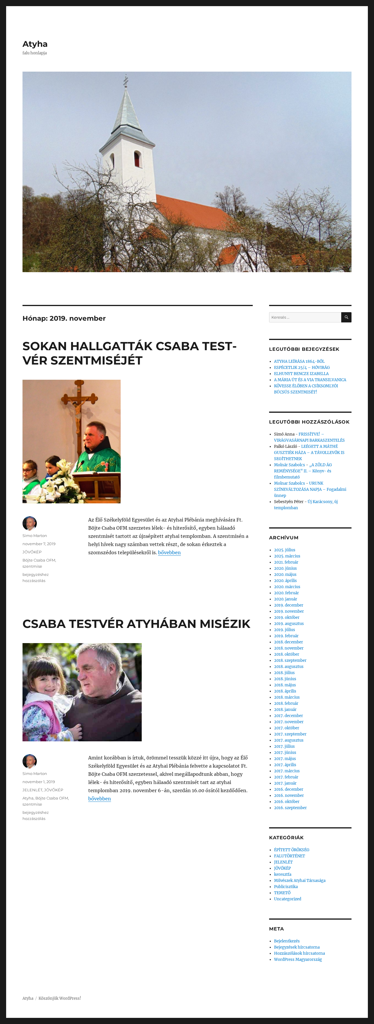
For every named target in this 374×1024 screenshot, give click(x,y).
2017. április (285, 764)
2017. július (284, 746)
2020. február (286, 592)
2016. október (286, 801)
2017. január (285, 783)
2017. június (285, 752)
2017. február (286, 777)
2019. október (286, 617)
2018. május (285, 685)
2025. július (284, 550)
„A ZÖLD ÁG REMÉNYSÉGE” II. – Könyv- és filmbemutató (303, 471)
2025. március (287, 556)
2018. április (285, 691)
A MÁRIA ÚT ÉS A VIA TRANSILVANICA (310, 379)
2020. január (285, 599)
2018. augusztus (289, 666)
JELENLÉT (32, 790)
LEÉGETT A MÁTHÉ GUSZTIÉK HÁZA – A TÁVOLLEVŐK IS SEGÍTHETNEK (309, 452)
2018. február (286, 703)
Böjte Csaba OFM (38, 560)
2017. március (287, 771)
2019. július (284, 629)
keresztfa (282, 874)
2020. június (285, 568)
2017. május (285, 758)
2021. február (286, 562)
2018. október (286, 654)
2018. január (285, 709)
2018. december (288, 642)
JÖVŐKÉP (31, 552)
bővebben (169, 552)
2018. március (287, 697)
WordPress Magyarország (298, 959)
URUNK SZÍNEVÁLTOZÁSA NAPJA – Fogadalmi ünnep (310, 489)
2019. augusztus (289, 623)
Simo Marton (34, 535)
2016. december (288, 789)
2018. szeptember (290, 660)
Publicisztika (286, 886)
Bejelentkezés (287, 941)
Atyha (35, 44)
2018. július (284, 672)
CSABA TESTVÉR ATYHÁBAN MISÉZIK (136, 624)
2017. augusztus (289, 740)
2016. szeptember (290, 807)
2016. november (289, 795)
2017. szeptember (290, 734)
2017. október (286, 728)
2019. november (289, 611)
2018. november (289, 648)
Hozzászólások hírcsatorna (299, 953)
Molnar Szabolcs (289, 483)
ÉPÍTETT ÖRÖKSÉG (291, 849)
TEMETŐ (282, 892)
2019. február (286, 635)
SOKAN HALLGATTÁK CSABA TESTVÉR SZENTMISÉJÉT (129, 353)
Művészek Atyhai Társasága (299, 880)
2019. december (288, 605)
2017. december (288, 715)
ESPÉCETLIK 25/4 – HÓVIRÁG (302, 367)
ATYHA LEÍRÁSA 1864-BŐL (299, 361)
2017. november (289, 721)
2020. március (287, 586)
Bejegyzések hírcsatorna (297, 947)
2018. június (285, 678)
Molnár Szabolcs (289, 464)
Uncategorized (287, 899)
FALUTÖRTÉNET (289, 856)
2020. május (285, 574)
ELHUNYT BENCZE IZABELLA (301, 373)
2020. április (285, 580)
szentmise (32, 566)
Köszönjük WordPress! (60, 998)
